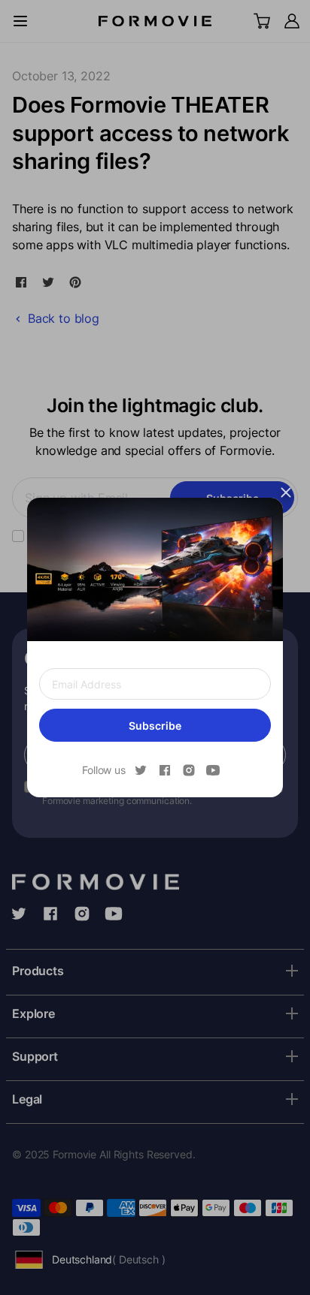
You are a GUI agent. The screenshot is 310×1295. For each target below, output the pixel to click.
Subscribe (155, 725)
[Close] (286, 492)
